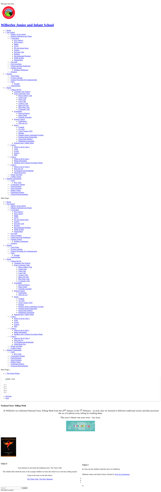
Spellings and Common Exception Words (28, 163)
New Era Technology (122, 474)
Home (9, 30)
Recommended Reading (22, 56)
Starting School (16, 68)
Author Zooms (16, 177)
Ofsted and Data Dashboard (20, 66)
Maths (16, 44)
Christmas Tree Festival (22, 92)
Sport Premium (16, 188)
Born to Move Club (25, 96)
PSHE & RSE (19, 58)
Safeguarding (15, 86)
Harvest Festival (24, 113)
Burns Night (22, 115)
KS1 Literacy (18, 40)
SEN (12, 82)
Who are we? (23, 123)
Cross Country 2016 (25, 131)
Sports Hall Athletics (25, 139)
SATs (13, 180)
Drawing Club (19, 52)
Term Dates (15, 76)
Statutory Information (14, 179)
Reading (17, 54)
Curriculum (15, 38)
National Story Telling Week (24, 143)
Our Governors (16, 64)
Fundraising (22, 121)
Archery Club (23, 103)
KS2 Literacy (18, 42)
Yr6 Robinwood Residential (24, 171)
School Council (19, 119)
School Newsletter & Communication (24, 80)
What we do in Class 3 (22, 167)
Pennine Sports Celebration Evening (30, 135)
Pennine (21, 133)
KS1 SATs (17, 182)
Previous (8, 396)
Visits (16, 149)
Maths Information (20, 161)
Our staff (14, 62)
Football (21, 127)
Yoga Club (22, 99)
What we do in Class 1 (22, 147)
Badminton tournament (26, 141)
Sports (16, 125)
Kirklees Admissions (21, 70)
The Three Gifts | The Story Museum (40, 479)
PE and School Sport (21, 48)
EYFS (16, 46)
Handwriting (18, 60)
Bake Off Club (23, 105)
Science (16, 50)
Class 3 (13, 165)
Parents (9, 74)
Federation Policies (17, 192)
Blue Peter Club (23, 107)
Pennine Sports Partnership (27, 137)
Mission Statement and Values (21, 36)
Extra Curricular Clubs (22, 94)
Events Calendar (16, 78)
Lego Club (22, 101)
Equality (17, 84)
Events (16, 151)
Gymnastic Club (24, 109)
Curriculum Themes (18, 184)
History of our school (18, 34)
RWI (15, 155)
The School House (13, 373)
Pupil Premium (16, 186)
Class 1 (13, 145)
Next (7, 398)
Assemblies (18, 111)
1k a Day (21, 129)
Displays (14, 72)
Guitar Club (22, 97)
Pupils (9, 88)
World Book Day (20, 173)
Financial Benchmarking (19, 194)
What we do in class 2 (21, 159)
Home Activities (16, 175)
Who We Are (18, 169)
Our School (11, 32)
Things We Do (16, 90)
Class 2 (13, 157)
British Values (16, 190)
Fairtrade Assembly (25, 117)
